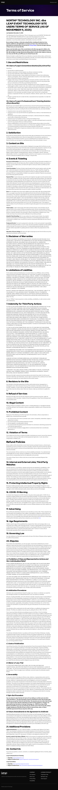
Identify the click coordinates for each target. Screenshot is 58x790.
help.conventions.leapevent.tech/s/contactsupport (30, 765)
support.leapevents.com (18, 757)
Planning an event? (53, 2)
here (40, 518)
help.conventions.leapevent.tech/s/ (21, 764)
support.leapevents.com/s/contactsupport (29, 759)
